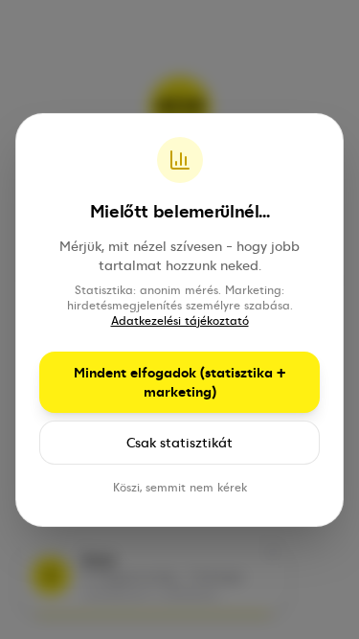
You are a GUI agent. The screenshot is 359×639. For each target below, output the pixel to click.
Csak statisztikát (179, 442)
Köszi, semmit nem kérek (180, 487)
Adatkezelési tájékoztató (180, 321)
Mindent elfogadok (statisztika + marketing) (179, 382)
